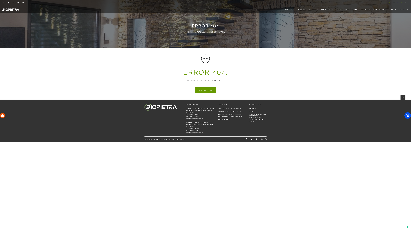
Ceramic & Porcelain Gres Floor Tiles (230, 117)
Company (289, 9)
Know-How (302, 9)
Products (313, 9)
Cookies (251, 111)
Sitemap (251, 122)
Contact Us (403, 9)
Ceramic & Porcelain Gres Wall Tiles (229, 114)
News (392, 9)
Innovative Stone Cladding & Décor (229, 111)
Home (189, 32)
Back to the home (205, 90)
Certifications (326, 9)
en (394, 2)
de (402, 2)
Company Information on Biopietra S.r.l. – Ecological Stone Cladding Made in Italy (257, 116)
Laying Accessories (224, 119)
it (390, 2)
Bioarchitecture (379, 9)
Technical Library (342, 9)
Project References (361, 9)
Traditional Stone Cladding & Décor (230, 108)
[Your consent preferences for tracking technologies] (407, 227)
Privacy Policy (253, 108)
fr (398, 2)
